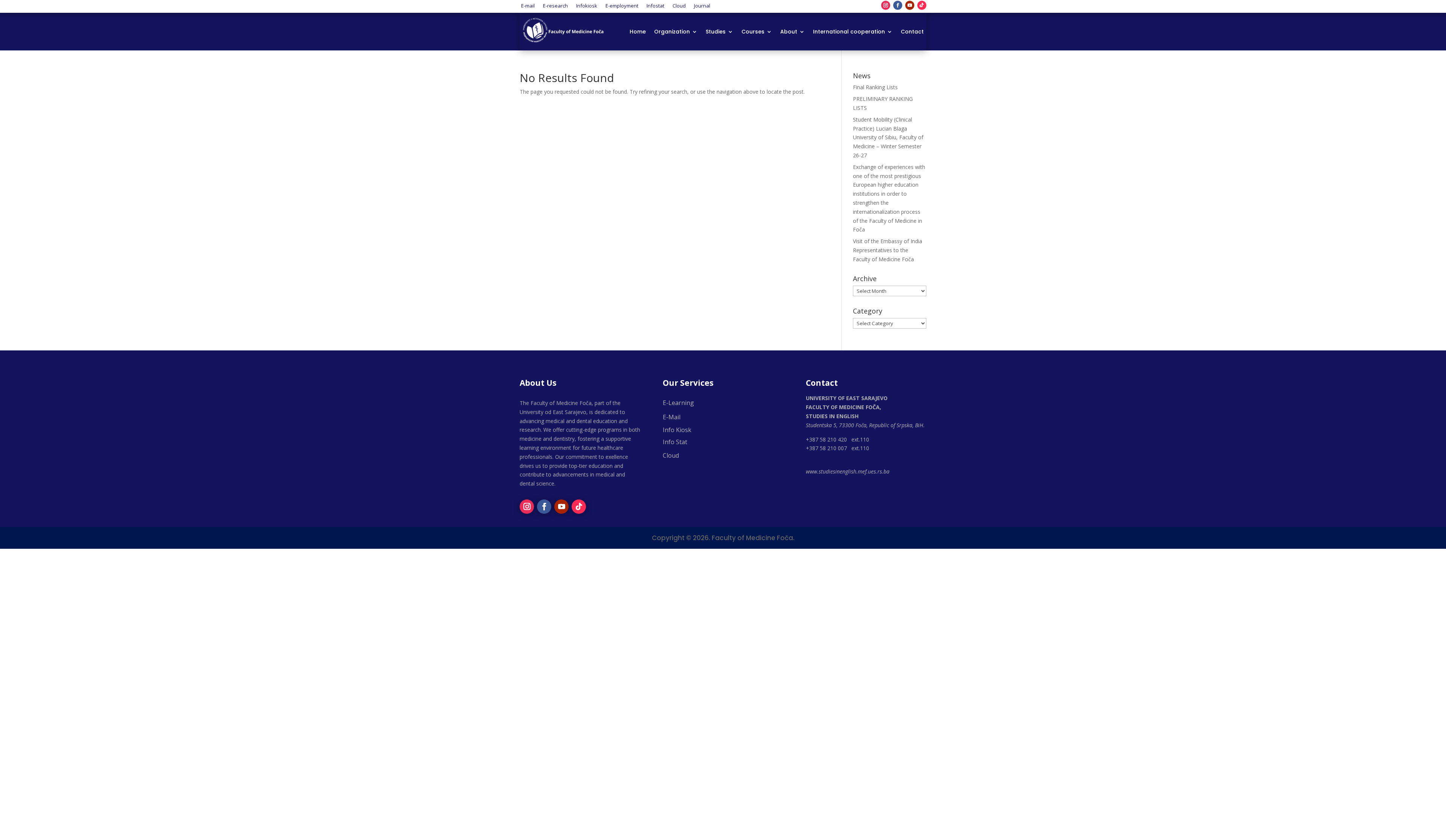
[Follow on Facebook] (897, 5)
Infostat (655, 5)
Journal (702, 5)
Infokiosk (586, 5)
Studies (716, 32)
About (788, 32)
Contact (912, 32)
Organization (672, 32)
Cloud (679, 5)
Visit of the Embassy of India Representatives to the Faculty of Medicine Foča (887, 250)
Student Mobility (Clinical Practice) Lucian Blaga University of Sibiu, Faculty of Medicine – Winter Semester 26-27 (888, 137)
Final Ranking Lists (875, 87)
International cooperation (849, 32)
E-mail (528, 5)
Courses (752, 32)
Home (638, 32)
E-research (555, 5)
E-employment (622, 5)
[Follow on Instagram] (885, 5)
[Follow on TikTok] (921, 5)
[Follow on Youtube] (909, 5)
